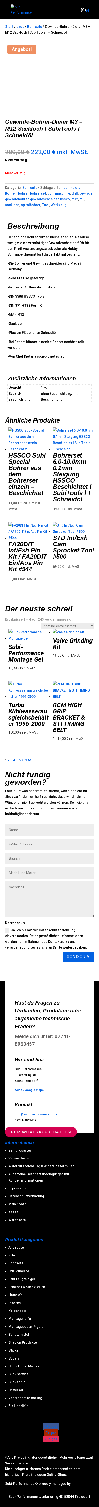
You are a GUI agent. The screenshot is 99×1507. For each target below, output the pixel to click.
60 (21, 760)
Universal (15, 1390)
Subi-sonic (16, 1382)
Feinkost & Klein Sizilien (26, 1287)
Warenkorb (17, 1220)
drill (75, 193)
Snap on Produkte (22, 1342)
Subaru (14, 1358)
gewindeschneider (44, 199)
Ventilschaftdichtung (25, 1398)
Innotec (14, 1303)
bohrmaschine (59, 193)
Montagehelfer (20, 1319)
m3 (82, 199)
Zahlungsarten (20, 1150)
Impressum (17, 1188)
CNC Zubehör (18, 1271)
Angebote (16, 1247)
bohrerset (38, 193)
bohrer (23, 193)
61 (25, 760)
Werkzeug (58, 205)
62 (30, 760)
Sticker (14, 1350)
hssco (65, 199)
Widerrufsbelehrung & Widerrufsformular (41, 1166)
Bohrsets (34, 27)
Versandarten (19, 1158)
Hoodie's (15, 1295)
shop (20, 27)
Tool (45, 205)
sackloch (12, 205)
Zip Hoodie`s (18, 1406)
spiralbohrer (30, 205)
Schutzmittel (18, 1334)
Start (9, 27)
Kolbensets (17, 1311)
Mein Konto (17, 1204)
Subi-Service (18, 1374)
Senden (76, 957)
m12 (74, 199)
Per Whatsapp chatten (41, 1132)
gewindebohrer (17, 199)
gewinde (85, 193)
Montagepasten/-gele (25, 1327)
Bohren (11, 193)
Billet (12, 1255)
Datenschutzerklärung (26, 1196)
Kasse (13, 1212)
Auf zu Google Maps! (30, 1090)
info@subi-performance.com (36, 1114)
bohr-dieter (72, 188)
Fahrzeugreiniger (21, 1279)
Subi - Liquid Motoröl (24, 1366)
